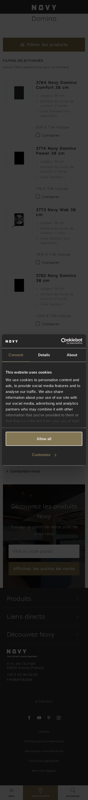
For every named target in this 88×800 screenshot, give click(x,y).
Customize (41, 455)
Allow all (44, 438)
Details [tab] (44, 355)
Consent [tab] (16, 355)
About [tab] (72, 355)
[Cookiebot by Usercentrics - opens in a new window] (62, 341)
